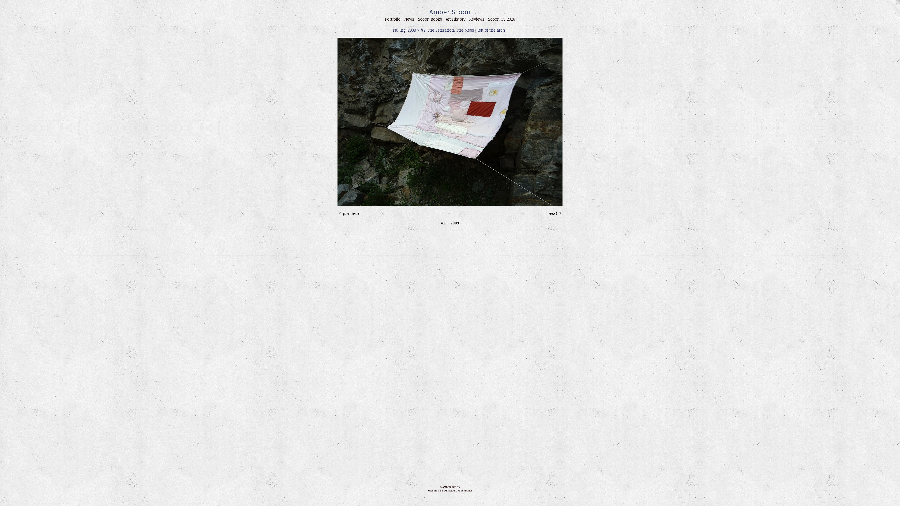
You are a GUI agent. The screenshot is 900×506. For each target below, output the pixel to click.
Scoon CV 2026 (501, 19)
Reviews (476, 19)
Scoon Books (430, 19)
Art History (455, 19)
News (409, 19)
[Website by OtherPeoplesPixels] (890, 9)
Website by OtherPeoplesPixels (450, 490)
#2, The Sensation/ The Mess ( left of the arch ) (463, 30)
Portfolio (393, 19)
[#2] (450, 122)
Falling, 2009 (404, 30)
